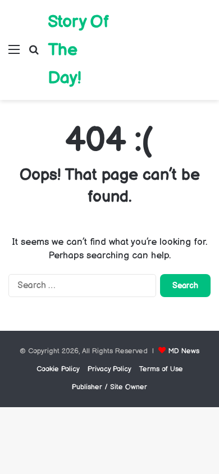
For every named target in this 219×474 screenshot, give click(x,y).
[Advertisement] (162, 42)
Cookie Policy (58, 368)
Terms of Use (161, 368)
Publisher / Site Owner (109, 386)
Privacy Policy (109, 368)
